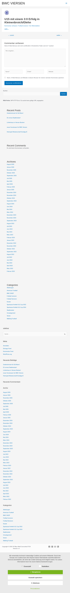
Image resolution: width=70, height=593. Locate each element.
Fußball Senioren (12, 299)
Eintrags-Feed (7, 348)
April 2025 (10, 184)
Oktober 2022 (11, 249)
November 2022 (11, 246)
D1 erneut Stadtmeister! (14, 117)
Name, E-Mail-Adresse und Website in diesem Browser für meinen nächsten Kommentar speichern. (35, 77)
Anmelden (6, 345)
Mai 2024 (9, 209)
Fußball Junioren (23, 26)
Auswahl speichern (35, 577)
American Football (12, 290)
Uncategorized (11, 313)
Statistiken (45, 566)
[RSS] (58, 547)
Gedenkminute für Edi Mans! (15, 113)
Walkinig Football (12, 318)
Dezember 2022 (11, 243)
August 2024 (10, 203)
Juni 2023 (9, 229)
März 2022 (10, 268)
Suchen (5, 90)
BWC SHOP (10, 293)
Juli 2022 (9, 257)
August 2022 (10, 254)
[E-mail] (55, 547)
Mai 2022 (9, 263)
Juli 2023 (9, 226)
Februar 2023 (11, 237)
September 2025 (11, 175)
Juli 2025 (9, 178)
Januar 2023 (10, 240)
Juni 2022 (9, 260)
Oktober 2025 (11, 173)
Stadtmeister (10, 310)
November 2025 (11, 170)
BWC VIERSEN (13, 3)
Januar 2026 (10, 167)
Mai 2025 (9, 181)
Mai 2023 (9, 232)
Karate (9, 301)
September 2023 (11, 220)
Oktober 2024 (11, 198)
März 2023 (10, 234)
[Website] (56, 72)
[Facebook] (49, 547)
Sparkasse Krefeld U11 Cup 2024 (16, 307)
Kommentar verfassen (10, 26)
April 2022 (10, 265)
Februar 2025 (11, 187)
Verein (8, 316)
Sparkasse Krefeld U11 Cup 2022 (16, 304)
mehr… (6, 29)
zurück (11, 35)
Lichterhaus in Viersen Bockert (15, 122)
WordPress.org (7, 354)
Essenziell (27, 566)
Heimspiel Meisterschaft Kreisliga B (17, 132)
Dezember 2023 (11, 215)
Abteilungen (10, 287)
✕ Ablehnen (35, 583)
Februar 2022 (11, 271)
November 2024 (11, 195)
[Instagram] (52, 547)
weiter (59, 35)
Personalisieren (35, 588)
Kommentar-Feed (8, 351)
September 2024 (11, 201)
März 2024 (10, 212)
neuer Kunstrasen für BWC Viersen (17, 127)
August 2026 (10, 164)
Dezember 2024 (11, 192)
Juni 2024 (9, 206)
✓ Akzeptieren (35, 572)
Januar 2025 (10, 189)
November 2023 (11, 218)
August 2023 (10, 223)
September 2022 (11, 251)
